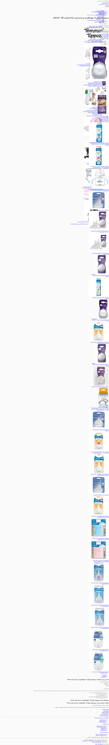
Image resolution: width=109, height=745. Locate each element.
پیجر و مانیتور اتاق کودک (97, 84)
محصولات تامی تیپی (100, 10)
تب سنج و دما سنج (98, 82)
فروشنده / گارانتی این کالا (104, 31)
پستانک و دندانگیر (98, 26)
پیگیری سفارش (103, 730)
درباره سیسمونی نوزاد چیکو (101, 735)
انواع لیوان (96, 109)
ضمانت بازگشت (104, 37)
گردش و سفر (101, 15)
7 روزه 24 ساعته (104, 117)
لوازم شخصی (101, 81)
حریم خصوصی (103, 729)
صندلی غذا (100, 114)
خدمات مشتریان (105, 723)
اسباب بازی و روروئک (100, 19)
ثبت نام (100, 4)
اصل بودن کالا (104, 38)
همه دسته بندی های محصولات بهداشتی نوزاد (93, 42)
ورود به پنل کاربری (105, 3)
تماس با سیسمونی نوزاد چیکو (100, 734)
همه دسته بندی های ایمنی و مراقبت (95, 85)
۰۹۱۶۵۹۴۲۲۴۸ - (90, 740)
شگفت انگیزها (101, 22)
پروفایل (107, 5)
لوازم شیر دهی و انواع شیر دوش (83, 64)
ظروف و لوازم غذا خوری (97, 111)
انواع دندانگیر (94, 113)
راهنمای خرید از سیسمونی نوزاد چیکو (102, 717)
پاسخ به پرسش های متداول (101, 725)
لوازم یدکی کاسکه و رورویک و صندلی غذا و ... (95, 20)
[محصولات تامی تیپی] (94, 38)
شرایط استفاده (103, 728)
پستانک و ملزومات (91, 112)
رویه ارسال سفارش (102, 720)
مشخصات (104, 675)
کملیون (103, 20)
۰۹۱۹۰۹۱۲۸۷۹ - (97, 740)
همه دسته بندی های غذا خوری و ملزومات (94, 115)
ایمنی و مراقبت (95, 107)
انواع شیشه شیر (92, 108)
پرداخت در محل (104, 36)
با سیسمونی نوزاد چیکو (104, 732)
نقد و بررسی (104, 674)
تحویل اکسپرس (105, 33)
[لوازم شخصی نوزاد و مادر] (94, 80)
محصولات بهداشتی (98, 40)
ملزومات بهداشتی (98, 83)
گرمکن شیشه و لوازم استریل (84, 65)
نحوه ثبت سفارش (103, 719)
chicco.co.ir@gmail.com (96, 742)
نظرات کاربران (103, 676)
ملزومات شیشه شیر (90, 110)
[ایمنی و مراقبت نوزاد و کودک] (94, 106)
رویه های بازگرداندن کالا (101, 727)
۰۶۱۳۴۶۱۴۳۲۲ (84, 740)
